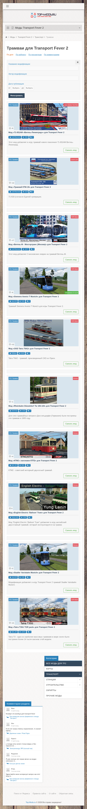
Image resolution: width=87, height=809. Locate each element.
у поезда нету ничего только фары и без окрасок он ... (21, 745)
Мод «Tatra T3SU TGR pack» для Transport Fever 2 (31, 627)
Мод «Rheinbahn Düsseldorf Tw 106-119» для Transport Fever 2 (37, 406)
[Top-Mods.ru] (43, 15)
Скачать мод (71, 150)
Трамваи (15, 105)
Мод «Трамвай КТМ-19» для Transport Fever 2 (29, 187)
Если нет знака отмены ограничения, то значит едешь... (23, 729)
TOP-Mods (74, 217)
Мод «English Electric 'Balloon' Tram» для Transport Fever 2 (35, 513)
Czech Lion (74, 159)
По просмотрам (35, 55)
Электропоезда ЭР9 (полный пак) (21, 748)
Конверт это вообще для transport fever (20, 714)
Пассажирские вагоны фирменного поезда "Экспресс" (24, 717)
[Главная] (6, 37)
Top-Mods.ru (31, 802)
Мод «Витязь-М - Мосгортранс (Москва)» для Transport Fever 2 (37, 244)
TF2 (10, 105)
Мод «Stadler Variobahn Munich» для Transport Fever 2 (33, 573)
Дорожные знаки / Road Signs (20, 733)
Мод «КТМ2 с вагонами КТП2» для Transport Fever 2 (32, 461)
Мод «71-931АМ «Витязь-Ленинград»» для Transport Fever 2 (36, 132)
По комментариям (51, 55)
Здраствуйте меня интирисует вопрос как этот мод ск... (23, 775)
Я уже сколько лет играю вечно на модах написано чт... (21, 760)
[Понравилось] (10, 128)
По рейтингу (21, 55)
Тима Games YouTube (71, 105)
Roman (75, 378)
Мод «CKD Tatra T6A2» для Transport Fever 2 (29, 349)
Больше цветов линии (17, 763)
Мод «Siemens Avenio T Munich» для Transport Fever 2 (33, 297)
